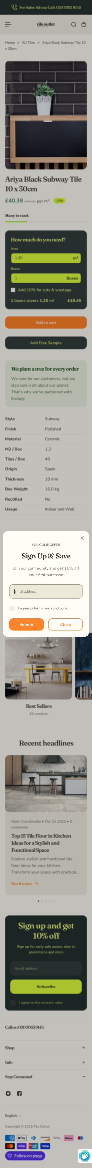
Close (65, 624)
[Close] (82, 538)
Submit (26, 624)
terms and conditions (50, 608)
